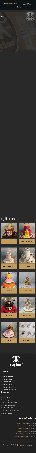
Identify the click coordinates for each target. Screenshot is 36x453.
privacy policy (4, 447)
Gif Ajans (17, 445)
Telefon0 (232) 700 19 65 (27, 4)
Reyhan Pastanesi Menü (10, 3)
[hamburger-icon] (2, 16)
